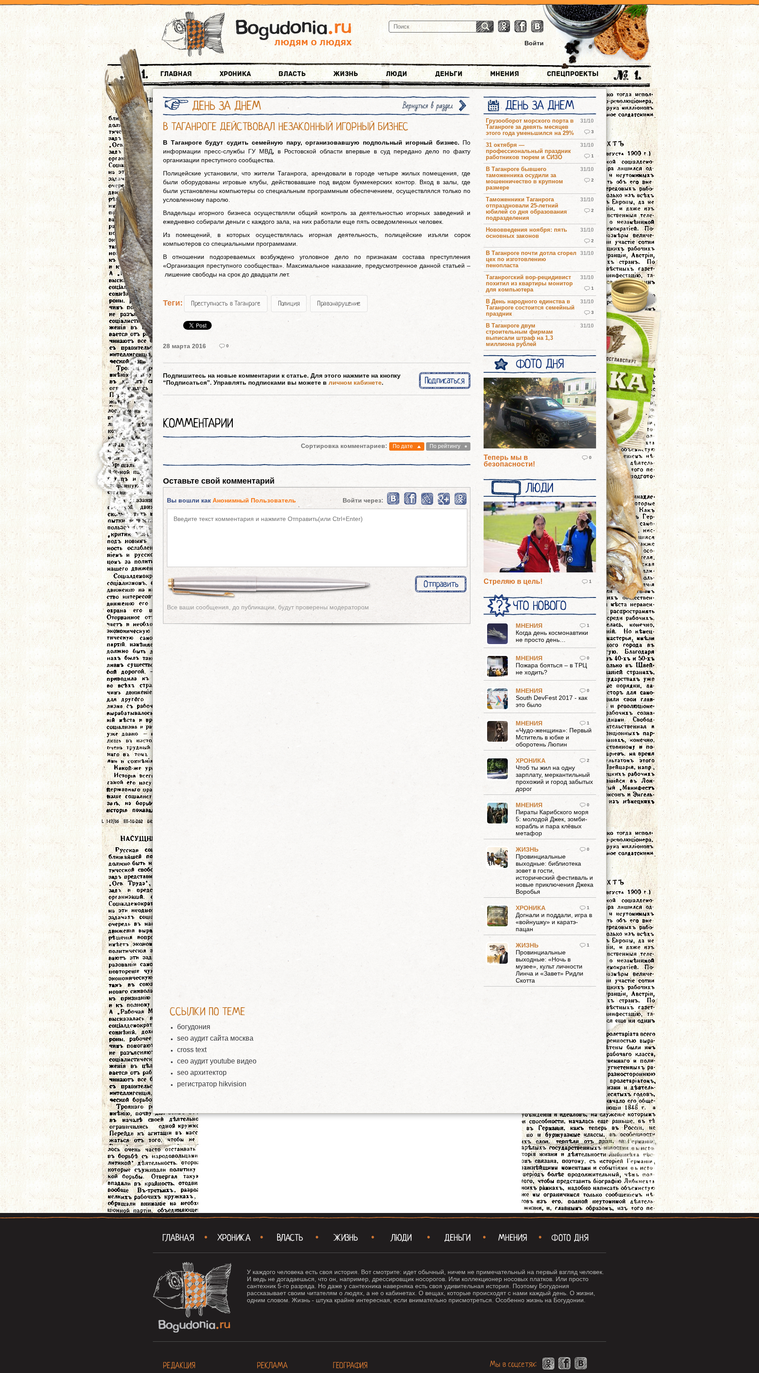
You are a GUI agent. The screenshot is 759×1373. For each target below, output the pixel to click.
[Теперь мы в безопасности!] (540, 414)
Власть (292, 73)
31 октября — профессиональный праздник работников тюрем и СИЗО (528, 151)
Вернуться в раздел (428, 106)
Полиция (289, 303)
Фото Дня (540, 364)
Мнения (504, 73)
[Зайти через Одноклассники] (460, 503)
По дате (403, 446)
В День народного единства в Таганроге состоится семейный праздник (530, 308)
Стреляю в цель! (513, 581)
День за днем (539, 105)
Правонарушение (339, 303)
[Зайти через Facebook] (411, 503)
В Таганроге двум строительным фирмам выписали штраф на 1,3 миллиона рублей (519, 335)
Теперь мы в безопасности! (509, 460)
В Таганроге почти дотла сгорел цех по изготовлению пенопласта (531, 259)
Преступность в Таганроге (225, 303)
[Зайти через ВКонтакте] (394, 503)
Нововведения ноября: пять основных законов (526, 233)
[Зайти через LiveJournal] (427, 503)
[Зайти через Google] (444, 503)
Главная (176, 73)
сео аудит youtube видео (217, 1061)
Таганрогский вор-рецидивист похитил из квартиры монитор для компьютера (529, 283)
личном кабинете (355, 382)
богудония (193, 1027)
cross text (191, 1049)
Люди (396, 73)
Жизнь (345, 73)
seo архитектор (202, 1072)
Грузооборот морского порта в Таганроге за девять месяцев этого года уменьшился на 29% (530, 127)
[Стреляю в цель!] (540, 538)
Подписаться (445, 380)
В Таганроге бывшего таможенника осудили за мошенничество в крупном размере (524, 178)
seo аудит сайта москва (215, 1038)
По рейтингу (445, 446)
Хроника (235, 73)
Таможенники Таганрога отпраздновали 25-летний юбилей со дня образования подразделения (526, 209)
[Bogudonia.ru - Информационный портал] (257, 34)
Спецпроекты (573, 73)
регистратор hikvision (211, 1084)
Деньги (449, 73)
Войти (534, 43)
